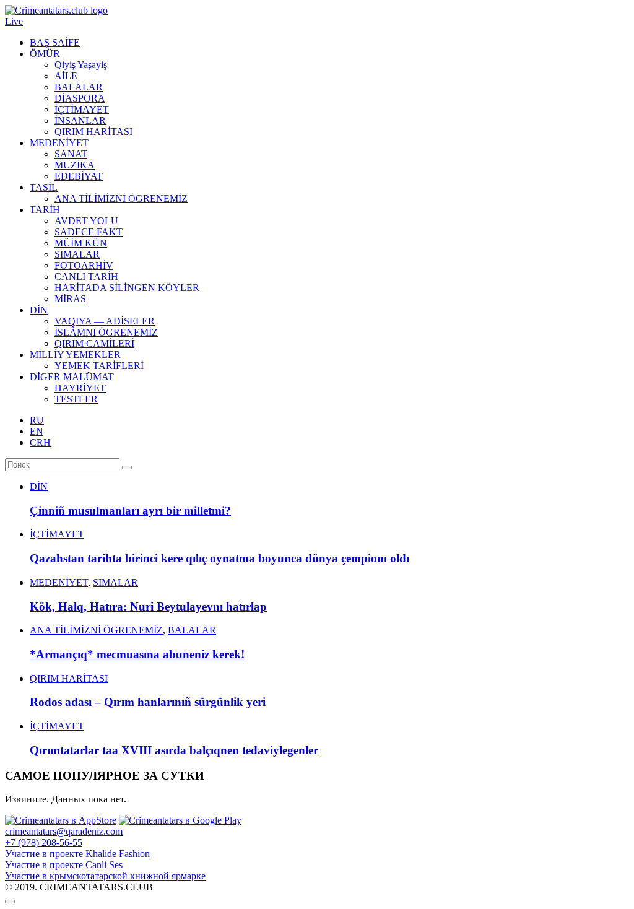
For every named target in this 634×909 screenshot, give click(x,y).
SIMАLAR (77, 254)
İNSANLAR (80, 120)
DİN (39, 310)
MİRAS (70, 299)
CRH (40, 442)
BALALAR (78, 87)
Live (14, 21)
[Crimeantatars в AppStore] (60, 820)
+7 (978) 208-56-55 (43, 842)
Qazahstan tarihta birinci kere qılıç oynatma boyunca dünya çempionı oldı (219, 558)
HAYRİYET (80, 388)
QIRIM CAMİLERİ (94, 343)
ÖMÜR (45, 53)
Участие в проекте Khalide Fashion (77, 853)
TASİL (44, 187)
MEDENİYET (59, 142)
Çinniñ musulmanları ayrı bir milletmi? (130, 510)
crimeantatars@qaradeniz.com (64, 831)
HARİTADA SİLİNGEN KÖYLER (126, 287)
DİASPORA (79, 98)
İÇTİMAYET (81, 109)
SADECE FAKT (88, 232)
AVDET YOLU (86, 220)
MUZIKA (74, 165)
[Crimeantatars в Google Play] (180, 820)
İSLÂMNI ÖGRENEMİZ (106, 332)
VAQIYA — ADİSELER (104, 321)
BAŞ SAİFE (55, 42)
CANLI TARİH (86, 276)
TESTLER (76, 399)
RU (37, 420)
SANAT (70, 154)
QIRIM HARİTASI (93, 131)
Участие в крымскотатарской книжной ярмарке (105, 876)
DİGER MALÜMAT (72, 377)
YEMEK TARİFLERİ (99, 365)
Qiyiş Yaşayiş (80, 64)
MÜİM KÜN (80, 243)
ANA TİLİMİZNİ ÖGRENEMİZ (121, 198)
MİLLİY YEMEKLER (75, 354)
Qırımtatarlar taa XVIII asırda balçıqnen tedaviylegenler (174, 750)
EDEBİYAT (78, 176)
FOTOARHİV (83, 265)
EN (36, 431)
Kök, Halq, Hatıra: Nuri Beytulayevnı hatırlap (148, 606)
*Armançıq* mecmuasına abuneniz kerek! (137, 654)
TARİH (45, 209)
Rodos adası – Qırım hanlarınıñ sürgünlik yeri (148, 701)
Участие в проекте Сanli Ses (64, 864)
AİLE (65, 76)
